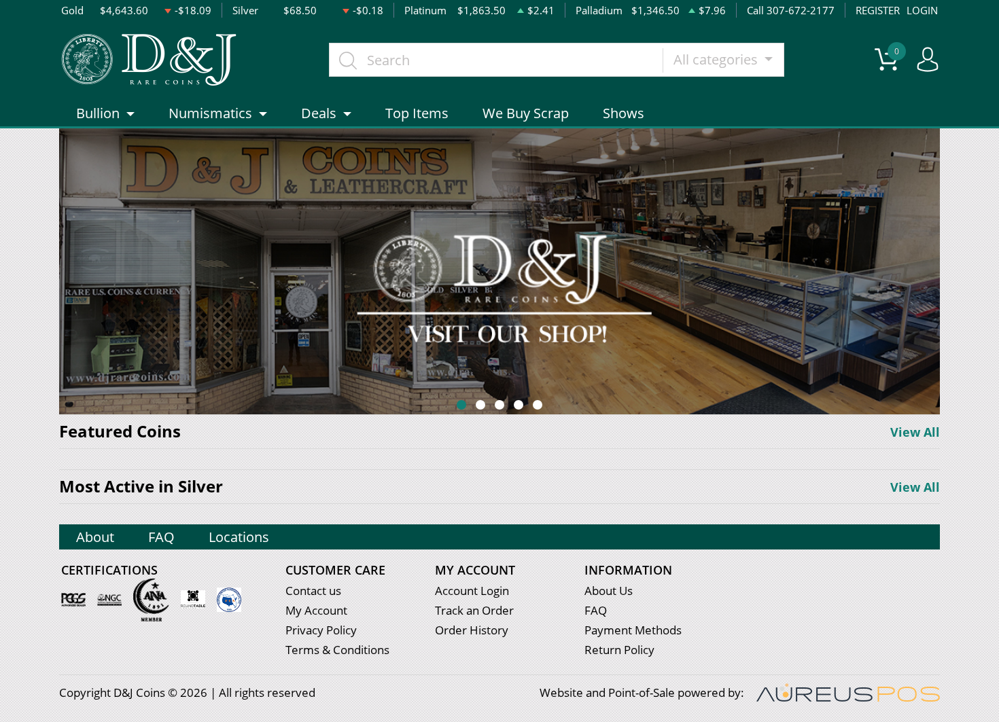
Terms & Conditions (337, 649)
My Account (316, 610)
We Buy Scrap (526, 113)
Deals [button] (318, 113)
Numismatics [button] (210, 113)
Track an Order (474, 610)
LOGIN (922, 10)
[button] (461, 405)
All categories (717, 59)
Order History (471, 630)
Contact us (313, 590)
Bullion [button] (98, 113)
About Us (608, 590)
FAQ (161, 537)
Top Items (417, 113)
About (95, 537)
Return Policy (619, 649)
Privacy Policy (321, 630)
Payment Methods (633, 630)
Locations (239, 537)
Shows (623, 113)
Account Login (472, 590)
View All (915, 432)
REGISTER (878, 10)
